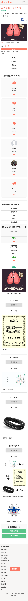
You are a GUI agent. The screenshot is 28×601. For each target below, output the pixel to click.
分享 (25, 20)
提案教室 (3, 566)
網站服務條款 (4, 555)
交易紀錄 (15, 535)
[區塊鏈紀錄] (14, 241)
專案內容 (14, 58)
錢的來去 (14, 68)
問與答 (14, 65)
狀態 (13, 219)
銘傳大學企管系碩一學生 (14, 293)
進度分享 (14, 61)
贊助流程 (3, 572)
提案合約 (3, 569)
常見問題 (3, 563)
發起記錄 (15, 531)
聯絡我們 (3, 581)
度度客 (9, 2)
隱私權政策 (4, 558)
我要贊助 (14, 569)
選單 (24, 2)
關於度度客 (4, 549)
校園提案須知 (4, 575)
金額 (14, 215)
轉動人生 (4, 10)
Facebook (4, 590)
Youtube (3, 587)
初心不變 (3, 552)
